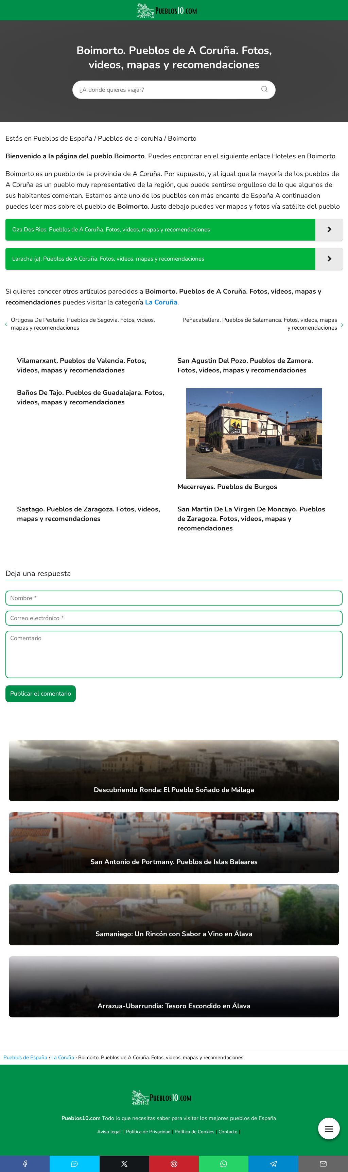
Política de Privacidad (148, 1132)
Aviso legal (109, 1132)
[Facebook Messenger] (74, 1164)
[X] (124, 1164)
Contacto (228, 1132)
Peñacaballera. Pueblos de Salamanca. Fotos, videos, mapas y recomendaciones (259, 324)
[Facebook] (25, 1164)
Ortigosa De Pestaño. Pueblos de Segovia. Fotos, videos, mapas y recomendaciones (83, 324)
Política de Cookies (194, 1132)
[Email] (323, 1164)
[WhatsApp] (223, 1164)
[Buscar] (262, 87)
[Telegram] (273, 1164)
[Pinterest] (174, 1164)
